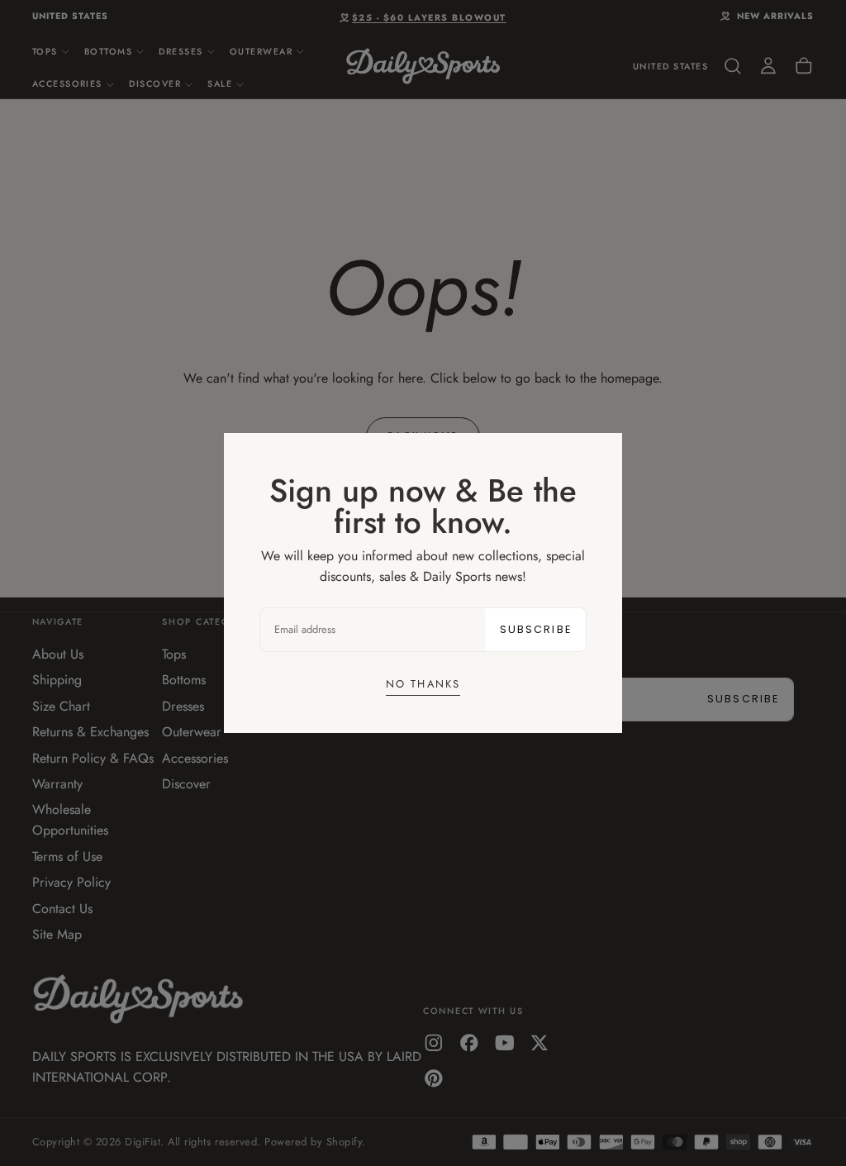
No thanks (423, 684)
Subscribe (536, 629)
